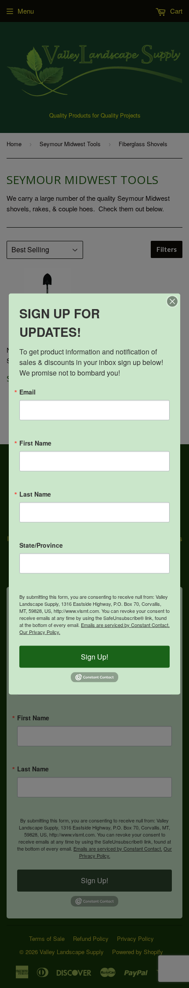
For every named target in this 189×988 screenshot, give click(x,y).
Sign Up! (94, 657)
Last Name (35, 494)
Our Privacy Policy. (39, 631)
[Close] (172, 301)
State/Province (41, 545)
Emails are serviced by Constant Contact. (125, 624)
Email (27, 392)
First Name (35, 443)
